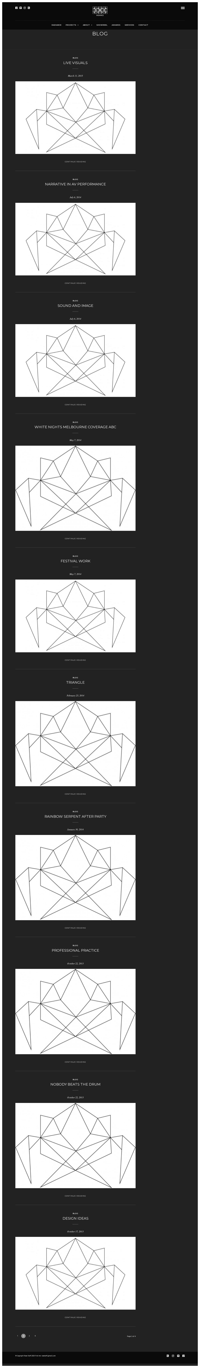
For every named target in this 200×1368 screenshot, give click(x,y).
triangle (75, 682)
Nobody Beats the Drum (75, 1084)
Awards (116, 25)
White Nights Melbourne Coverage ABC (75, 427)
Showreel (101, 25)
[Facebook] (16, 8)
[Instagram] (25, 8)
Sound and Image (75, 306)
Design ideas (75, 1218)
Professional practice (75, 950)
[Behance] (29, 8)
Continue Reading (75, 162)
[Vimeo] (20, 8)
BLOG (75, 58)
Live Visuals (75, 63)
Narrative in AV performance (75, 184)
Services (129, 25)
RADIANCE (56, 25)
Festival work (75, 561)
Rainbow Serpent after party (75, 816)
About (86, 25)
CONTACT (143, 25)
